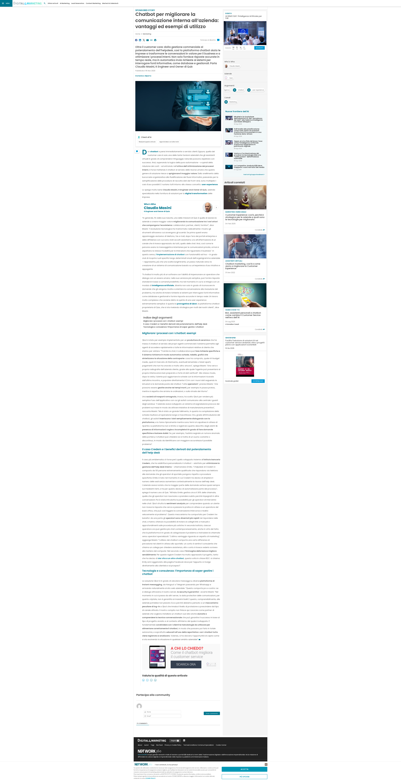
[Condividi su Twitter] (143, 40)
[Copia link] (151, 40)
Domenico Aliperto (143, 76)
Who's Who (150, 204)
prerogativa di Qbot (187, 303)
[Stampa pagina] (155, 40)
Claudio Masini (157, 207)
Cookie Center (221, 745)
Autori (146, 745)
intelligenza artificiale (163, 285)
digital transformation (196, 193)
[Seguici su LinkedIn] (184, 740)
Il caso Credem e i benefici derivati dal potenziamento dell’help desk (175, 324)
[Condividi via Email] (147, 40)
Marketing (147, 34)
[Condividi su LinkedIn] (140, 40)
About (140, 745)
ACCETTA (244, 769)
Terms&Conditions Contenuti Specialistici (198, 745)
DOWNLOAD (258, 381)
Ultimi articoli (53, 3)
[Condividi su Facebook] (136, 40)
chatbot (154, 151)
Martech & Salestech (110, 3)
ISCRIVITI (259, 48)
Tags (152, 745)
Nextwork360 (142, 755)
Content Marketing (93, 3)
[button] (6, 3)
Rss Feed (159, 745)
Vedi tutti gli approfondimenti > (254, 174)
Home (137, 34)
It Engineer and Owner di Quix (157, 211)
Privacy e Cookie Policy (173, 745)
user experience (210, 184)
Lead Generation (77, 3)
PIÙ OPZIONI (244, 776)
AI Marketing (65, 3)
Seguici (174, 741)
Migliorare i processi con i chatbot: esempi (163, 321)
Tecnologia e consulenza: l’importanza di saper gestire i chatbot (173, 327)
